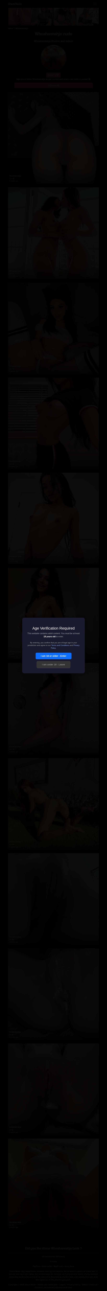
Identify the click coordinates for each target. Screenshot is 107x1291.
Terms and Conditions (60, 645)
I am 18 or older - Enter (53, 656)
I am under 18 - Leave (53, 664)
